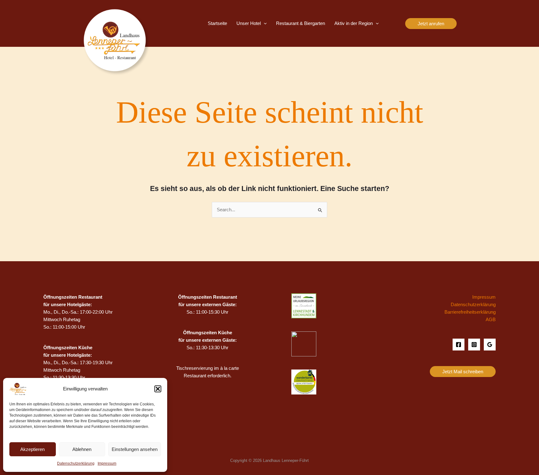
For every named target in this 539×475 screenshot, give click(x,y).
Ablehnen (81, 449)
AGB (491, 319)
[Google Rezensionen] (490, 344)
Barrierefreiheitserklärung (470, 312)
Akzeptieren (32, 449)
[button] (158, 389)
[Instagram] (474, 344)
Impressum (107, 463)
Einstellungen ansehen (135, 449)
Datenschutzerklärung (76, 463)
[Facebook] (458, 344)
